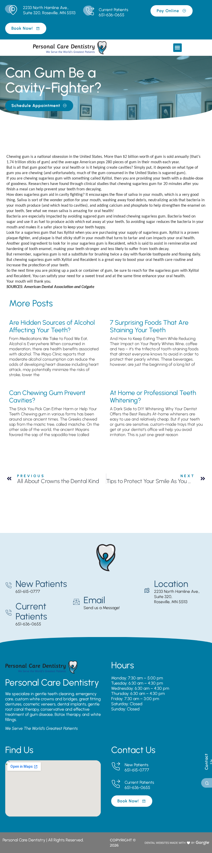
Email (94, 600)
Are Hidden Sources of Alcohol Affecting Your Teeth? (52, 326)
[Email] (76, 602)
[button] (177, 47)
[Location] (147, 590)
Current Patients (113, 9)
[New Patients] (8, 585)
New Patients (41, 583)
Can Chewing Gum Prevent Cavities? (47, 396)
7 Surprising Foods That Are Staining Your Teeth (149, 326)
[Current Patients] (89, 11)
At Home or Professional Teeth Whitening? (153, 396)
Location (171, 583)
